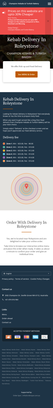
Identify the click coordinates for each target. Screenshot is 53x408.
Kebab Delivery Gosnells (19, 359)
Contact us (6, 322)
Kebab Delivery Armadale (10, 356)
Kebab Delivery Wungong (25, 371)
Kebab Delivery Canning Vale (10, 377)
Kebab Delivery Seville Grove (10, 349)
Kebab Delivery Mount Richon (40, 362)
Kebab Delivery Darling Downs (11, 374)
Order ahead (7, 318)
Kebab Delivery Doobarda (9, 371)
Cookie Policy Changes (39, 279)
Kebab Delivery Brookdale (42, 365)
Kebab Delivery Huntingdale (25, 368)
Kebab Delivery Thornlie (9, 365)
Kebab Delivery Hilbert (8, 368)
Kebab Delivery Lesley (26, 353)
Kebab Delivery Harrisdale (42, 371)
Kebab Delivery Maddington (20, 380)
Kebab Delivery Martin (34, 359)
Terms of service (22, 279)
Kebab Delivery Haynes (28, 349)
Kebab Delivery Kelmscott (10, 353)
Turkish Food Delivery (37, 380)
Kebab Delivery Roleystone (42, 368)
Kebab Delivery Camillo (42, 353)
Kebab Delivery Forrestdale (21, 362)
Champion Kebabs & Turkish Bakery (23, 3)
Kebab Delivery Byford (28, 374)
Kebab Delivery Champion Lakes (30, 356)
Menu (4, 314)
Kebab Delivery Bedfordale (25, 365)
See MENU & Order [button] (26, 74)
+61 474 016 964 (11, 300)
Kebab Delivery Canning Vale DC (30, 377)
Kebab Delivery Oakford (43, 374)
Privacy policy (8, 279)
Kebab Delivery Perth (43, 349)
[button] (49, 4)
